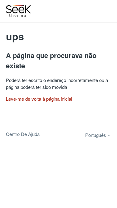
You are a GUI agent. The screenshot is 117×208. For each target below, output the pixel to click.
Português (96, 135)
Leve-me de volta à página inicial (39, 98)
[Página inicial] (19, 11)
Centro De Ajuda (23, 134)
